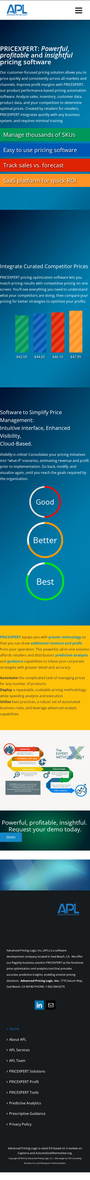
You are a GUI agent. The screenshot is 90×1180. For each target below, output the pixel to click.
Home (14, 1028)
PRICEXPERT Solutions (27, 1071)
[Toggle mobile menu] (79, 10)
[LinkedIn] (39, 1005)
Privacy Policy (20, 1124)
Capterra (23, 1153)
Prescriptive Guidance (27, 1113)
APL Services (19, 1050)
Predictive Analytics (25, 1103)
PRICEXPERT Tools (24, 1092)
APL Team (17, 1060)
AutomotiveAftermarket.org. (53, 1153)
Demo (11, 837)
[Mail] (50, 1005)
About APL (17, 1039)
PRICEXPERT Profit (24, 1081)
